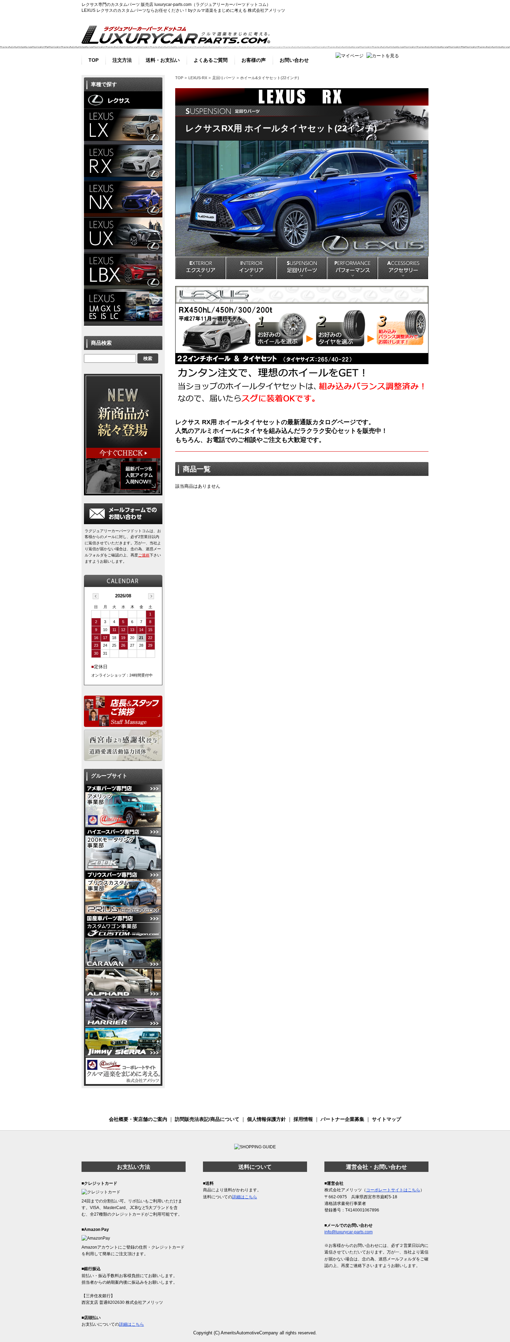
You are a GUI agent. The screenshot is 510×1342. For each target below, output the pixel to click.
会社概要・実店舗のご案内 (138, 1119)
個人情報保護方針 (266, 1119)
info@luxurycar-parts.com (348, 1232)
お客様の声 (253, 59)
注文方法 (122, 59)
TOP (93, 59)
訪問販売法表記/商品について (207, 1119)
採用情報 (303, 1119)
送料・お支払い (163, 59)
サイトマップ (386, 1119)
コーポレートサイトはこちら (393, 1190)
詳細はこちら (131, 1324)
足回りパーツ (223, 78)
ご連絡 (144, 555)
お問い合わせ (294, 59)
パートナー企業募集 (342, 1119)
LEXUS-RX (197, 78)
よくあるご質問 (211, 59)
